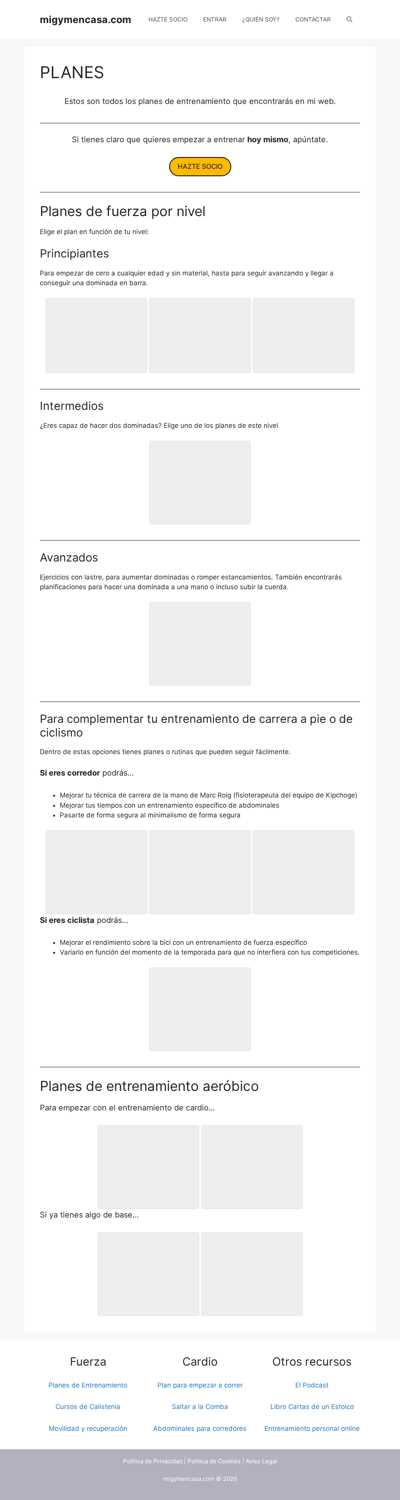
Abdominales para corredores (199, 1428)
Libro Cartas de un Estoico (312, 1407)
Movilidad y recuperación (88, 1428)
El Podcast (312, 1385)
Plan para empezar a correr (200, 1385)
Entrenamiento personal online (312, 1428)
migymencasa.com (85, 19)
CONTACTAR (313, 19)
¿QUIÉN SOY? (261, 19)
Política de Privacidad (152, 1461)
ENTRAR (215, 19)
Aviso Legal (261, 1461)
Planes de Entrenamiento (87, 1385)
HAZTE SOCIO (168, 19)
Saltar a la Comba (200, 1407)
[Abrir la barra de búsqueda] (349, 19)
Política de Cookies (214, 1461)
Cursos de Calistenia (87, 1407)
